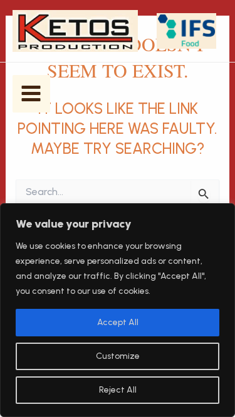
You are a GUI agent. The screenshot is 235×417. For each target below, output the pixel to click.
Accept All (117, 322)
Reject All (118, 389)
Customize (118, 356)
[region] (117, 310)
